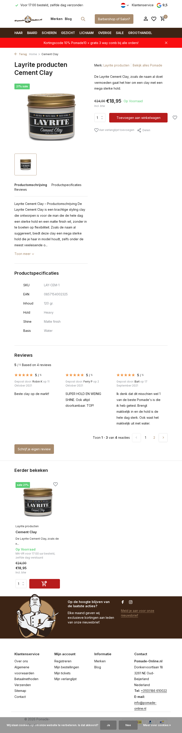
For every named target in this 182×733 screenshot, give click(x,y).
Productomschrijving (30, 185)
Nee (128, 725)
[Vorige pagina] (136, 437)
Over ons (21, 661)
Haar (18, 33)
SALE (120, 33)
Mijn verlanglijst (65, 679)
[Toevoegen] (44, 584)
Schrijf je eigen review (34, 449)
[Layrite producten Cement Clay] (38, 502)
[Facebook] (123, 602)
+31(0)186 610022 (154, 691)
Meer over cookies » (157, 725)
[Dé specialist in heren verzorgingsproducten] (28, 19)
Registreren (62, 661)
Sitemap (20, 691)
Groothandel (140, 33)
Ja (108, 725)
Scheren (49, 33)
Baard (32, 33)
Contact (20, 697)
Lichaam (86, 33)
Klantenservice (143, 5)
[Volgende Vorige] (163, 437)
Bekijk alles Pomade (147, 65)
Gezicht (68, 33)
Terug (22, 54)
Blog (68, 19)
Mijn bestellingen (66, 667)
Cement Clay (26, 532)
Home (33, 54)
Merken (57, 19)
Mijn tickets (62, 673)
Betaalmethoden (26, 679)
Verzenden (22, 685)
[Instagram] (131, 602)
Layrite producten (116, 65)
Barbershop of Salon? (114, 19)
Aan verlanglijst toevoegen (116, 130)
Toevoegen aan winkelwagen (138, 118)
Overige (104, 33)
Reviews (20, 189)
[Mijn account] (146, 18)
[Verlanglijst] (153, 18)
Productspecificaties (66, 185)
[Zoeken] (83, 19)
